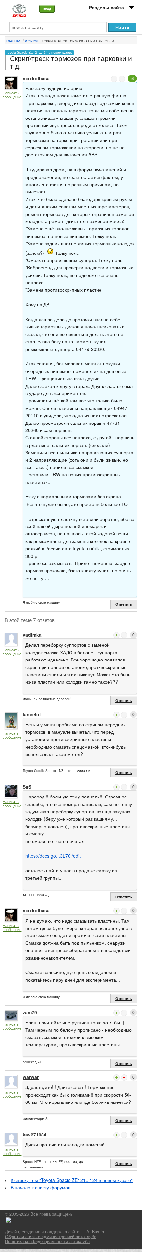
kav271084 (34, 1134)
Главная (13, 41)
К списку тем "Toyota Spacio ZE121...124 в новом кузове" (72, 1180)
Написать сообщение (12, 95)
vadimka (32, 634)
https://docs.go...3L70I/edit (53, 855)
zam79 (30, 1012)
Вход (47, 8)
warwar (31, 1077)
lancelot (32, 714)
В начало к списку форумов (40, 1187)
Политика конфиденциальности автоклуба (47, 1241)
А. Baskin (95, 1232)
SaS (27, 786)
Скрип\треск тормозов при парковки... (80, 41)
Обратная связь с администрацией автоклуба (50, 1236)
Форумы (32, 41)
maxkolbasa (36, 78)
